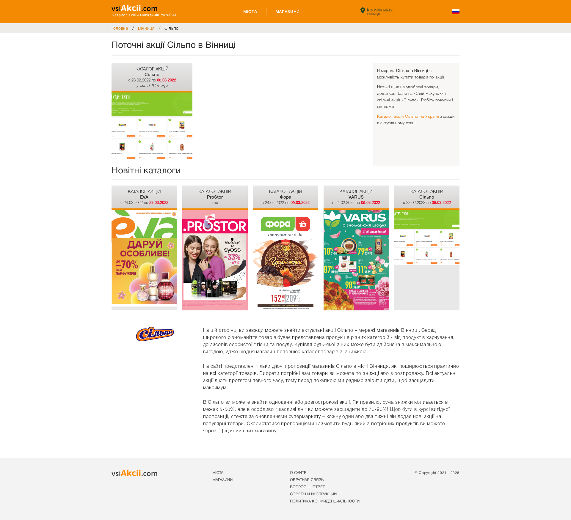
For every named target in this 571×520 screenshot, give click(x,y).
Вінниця (146, 28)
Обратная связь (307, 480)
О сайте (298, 473)
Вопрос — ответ (307, 487)
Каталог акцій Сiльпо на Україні (408, 116)
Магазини (287, 11)
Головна (120, 28)
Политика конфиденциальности (325, 501)
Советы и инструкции (313, 494)
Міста (250, 11)
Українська (455, 11)
